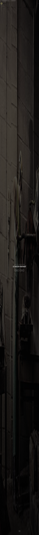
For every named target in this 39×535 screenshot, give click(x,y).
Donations (3, 7)
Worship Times (14, 7)
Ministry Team (19, 7)
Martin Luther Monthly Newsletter (32, 7)
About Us (8, 7)
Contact (24, 7)
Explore (17, 270)
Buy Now (22, 270)
